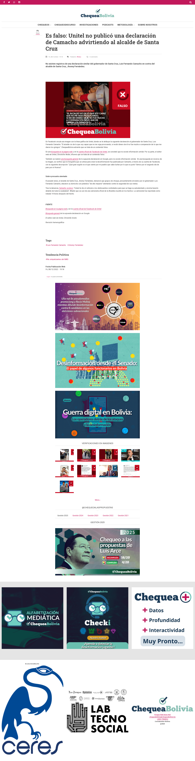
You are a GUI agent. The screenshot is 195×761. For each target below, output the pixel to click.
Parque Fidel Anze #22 (162, 715)
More (97, 500)
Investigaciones (89, 24)
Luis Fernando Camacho (56, 245)
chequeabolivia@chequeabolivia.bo (162, 717)
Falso (79, 57)
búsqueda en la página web (62, 152)
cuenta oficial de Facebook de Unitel (93, 152)
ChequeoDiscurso (65, 24)
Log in (48, 276)
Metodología (125, 24)
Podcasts (107, 24)
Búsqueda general (53, 213)
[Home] (97, 13)
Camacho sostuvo (66, 188)
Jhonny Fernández (76, 245)
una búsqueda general (69, 159)
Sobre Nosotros (147, 24)
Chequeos (43, 24)
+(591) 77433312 (162, 719)
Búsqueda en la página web (56, 209)
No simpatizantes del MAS (57, 259)
